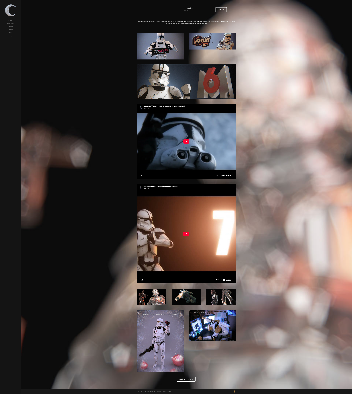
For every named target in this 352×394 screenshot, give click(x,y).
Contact (10, 29)
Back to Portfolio (186, 379)
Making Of (10, 23)
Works (10, 20)
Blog (10, 32)
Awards (10, 26)
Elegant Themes (150, 391)
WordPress (168, 391)
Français (221, 9)
